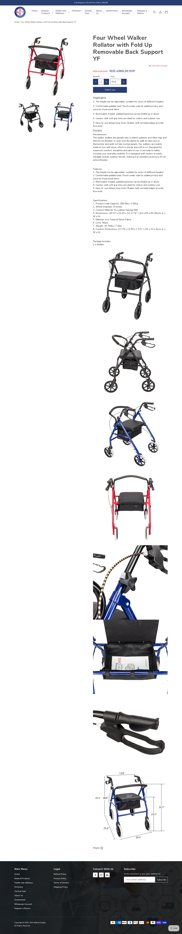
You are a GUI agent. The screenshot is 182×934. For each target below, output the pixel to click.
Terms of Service (61, 883)
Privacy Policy (60, 879)
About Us (18, 896)
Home (16, 22)
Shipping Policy (61, 887)
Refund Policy (60, 874)
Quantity (96, 76)
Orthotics (18, 887)
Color (112, 76)
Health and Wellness (23, 883)
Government (19, 900)
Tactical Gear (20, 891)
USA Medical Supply (38, 922)
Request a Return (22, 908)
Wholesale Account (23, 904)
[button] (154, 12)
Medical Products (22, 879)
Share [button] (96, 848)
